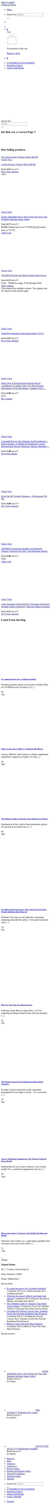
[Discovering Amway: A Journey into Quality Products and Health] (22, 1228)
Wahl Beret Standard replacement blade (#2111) (22, 333)
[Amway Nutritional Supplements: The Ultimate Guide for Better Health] (22, 1153)
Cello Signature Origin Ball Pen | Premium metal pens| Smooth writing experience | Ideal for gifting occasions (25, 605)
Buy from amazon (9, 453)
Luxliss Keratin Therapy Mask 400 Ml (18, 164)
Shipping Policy (14, 1476)
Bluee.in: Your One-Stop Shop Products (16, 1005)
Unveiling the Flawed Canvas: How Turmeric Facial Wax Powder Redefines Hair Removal (24, 911)
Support (10, 1501)
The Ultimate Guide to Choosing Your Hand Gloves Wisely (24, 819)
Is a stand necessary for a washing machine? (18, 679)
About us (11, 1463)
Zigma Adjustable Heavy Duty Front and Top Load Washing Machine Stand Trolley (24, 218)
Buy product (6, 399)
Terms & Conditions (16, 1474)
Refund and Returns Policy (19, 1471)
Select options (7, 286)
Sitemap (10, 1479)
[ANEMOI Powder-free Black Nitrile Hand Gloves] (18, 268)
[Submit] (8, 18)
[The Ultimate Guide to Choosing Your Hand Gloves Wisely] (22, 813)
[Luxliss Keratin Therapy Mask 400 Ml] (19, 157)
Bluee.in (10, 1458)
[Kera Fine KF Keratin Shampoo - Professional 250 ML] (18, 489)
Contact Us (12, 1466)
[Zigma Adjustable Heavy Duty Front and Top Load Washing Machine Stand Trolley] (18, 209)
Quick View (6, 159)
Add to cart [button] (6, 233)
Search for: (12, 14)
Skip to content (8, 2)
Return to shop (13, 53)
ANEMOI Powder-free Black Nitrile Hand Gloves (23, 275)
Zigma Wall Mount (15, 68)
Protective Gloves (15, 65)
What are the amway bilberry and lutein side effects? (22, 749)
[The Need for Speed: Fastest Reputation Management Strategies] (22, 1076)
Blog (9, 1461)
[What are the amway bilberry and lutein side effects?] (22, 743)
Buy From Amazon (9, 172)
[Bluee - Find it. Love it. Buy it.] (8, 5)
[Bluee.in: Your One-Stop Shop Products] (22, 999)
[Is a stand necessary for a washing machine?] (22, 673)
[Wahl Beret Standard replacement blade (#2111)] (18, 326)
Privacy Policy (13, 1468)
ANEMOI (30, 63)
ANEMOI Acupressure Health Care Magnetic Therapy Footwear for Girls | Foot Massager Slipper (24, 549)
